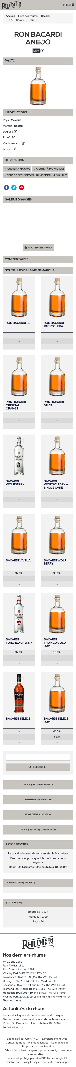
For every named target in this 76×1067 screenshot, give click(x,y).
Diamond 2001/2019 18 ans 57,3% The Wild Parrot (34, 989)
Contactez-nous (15, 1042)
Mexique (16, 120)
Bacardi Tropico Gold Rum (55, 643)
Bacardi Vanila (18, 560)
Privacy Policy (29, 1062)
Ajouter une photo (39, 247)
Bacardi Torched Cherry (19, 641)
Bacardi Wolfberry (15, 483)
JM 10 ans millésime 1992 (18, 969)
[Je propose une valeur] (42, 51)
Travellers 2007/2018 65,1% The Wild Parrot (30, 977)
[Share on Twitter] (14, 187)
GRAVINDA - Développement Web (46, 1039)
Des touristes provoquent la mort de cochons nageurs (38, 860)
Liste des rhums (28, 16)
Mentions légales (38, 1042)
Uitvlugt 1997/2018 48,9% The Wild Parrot (29, 981)
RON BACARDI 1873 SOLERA (54, 325)
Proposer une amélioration (38, 1046)
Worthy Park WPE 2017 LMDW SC (24, 973)
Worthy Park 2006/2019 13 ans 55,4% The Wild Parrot (36, 996)
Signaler (61, 175)
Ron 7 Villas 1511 (14, 965)
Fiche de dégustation (38, 815)
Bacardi (45, 16)
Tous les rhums (12, 1000)
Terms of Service (51, 1062)
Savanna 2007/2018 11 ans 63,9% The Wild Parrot (34, 985)
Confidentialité (59, 1042)
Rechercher (39, 767)
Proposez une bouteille (38, 785)
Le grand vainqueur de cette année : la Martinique (38, 853)
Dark (36, 51)
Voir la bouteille (19, 297)
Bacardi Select (18, 718)
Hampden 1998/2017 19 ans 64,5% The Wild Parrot (34, 993)
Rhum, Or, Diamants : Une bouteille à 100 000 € (38, 867)
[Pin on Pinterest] (21, 187)
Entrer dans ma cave (38, 800)
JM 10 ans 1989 (12, 962)
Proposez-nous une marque (38, 830)
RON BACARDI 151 (18, 323)
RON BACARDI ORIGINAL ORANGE (16, 405)
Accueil (10, 16)
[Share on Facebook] (7, 187)
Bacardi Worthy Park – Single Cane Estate (56, 486)
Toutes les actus (13, 1027)
